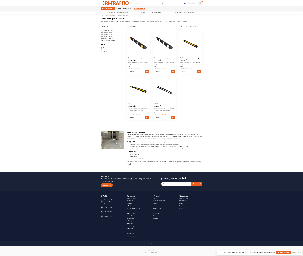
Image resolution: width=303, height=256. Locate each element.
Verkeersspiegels (131, 226)
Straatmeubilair (130, 233)
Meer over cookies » (296, 252)
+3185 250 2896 (108, 207)
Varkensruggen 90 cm (106, 34)
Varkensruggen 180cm (123, 15)
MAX (104, 49)
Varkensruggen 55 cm (106, 32)
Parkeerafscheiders (110, 15)
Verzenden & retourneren (159, 211)
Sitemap (155, 216)
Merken (119, 8)
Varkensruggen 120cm (106, 36)
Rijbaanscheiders (131, 218)
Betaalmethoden (157, 208)
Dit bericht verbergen (283, 252)
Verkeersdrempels (131, 213)
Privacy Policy (156, 205)
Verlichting (129, 221)
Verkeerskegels (130, 205)
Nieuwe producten (139, 8)
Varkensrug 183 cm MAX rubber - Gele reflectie (137, 59)
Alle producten (182, 211)
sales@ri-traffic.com (109, 216)
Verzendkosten (137, 68)
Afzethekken (130, 200)
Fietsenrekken (130, 231)
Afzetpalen (129, 203)
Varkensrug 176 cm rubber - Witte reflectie (164, 105)
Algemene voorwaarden (159, 200)
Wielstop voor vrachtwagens (108, 40)
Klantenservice (127, 8)
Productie (155, 221)
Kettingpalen (130, 228)
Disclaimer (155, 203)
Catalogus (155, 218)
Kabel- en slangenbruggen (133, 208)
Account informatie (183, 198)
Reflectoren (130, 223)
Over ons (155, 198)
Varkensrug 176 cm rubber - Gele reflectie (189, 59)
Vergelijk (132, 71)
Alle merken (106, 47)
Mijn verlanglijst (183, 205)
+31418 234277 (108, 212)
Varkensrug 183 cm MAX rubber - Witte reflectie (163, 59)
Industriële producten (132, 236)
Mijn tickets (181, 203)
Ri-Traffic (105, 52)
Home (102, 15)
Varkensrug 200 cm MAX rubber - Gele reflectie (137, 105)
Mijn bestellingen (183, 200)
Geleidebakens (130, 211)
